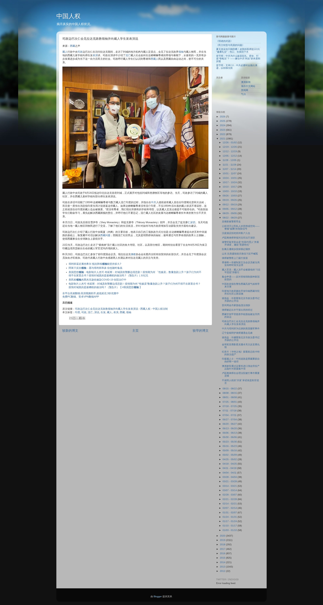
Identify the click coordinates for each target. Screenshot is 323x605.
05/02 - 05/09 (230, 455)
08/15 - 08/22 (230, 388)
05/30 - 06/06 (230, 437)
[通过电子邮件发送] (71, 318)
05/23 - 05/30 (230, 442)
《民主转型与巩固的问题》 (230, 45)
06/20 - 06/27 (230, 424)
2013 (223, 566)
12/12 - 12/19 (230, 151)
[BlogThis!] (74, 318)
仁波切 (191, 222)
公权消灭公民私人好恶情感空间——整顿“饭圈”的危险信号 (241, 227)
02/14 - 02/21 (230, 503)
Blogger (158, 596)
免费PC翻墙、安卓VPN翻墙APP (80, 296)
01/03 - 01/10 (230, 530)
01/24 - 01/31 (230, 517)
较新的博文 (70, 330)
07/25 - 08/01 (230, 402)
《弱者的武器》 (224, 41)
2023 (223, 130)
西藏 (72, 46)
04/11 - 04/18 (230, 468)
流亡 (128, 55)
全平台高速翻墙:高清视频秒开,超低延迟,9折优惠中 (90, 293)
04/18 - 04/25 (230, 464)
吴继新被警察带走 (231, 221)
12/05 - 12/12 (230, 156)
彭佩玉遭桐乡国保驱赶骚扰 (236, 249)
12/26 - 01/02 (230, 142)
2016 (223, 553)
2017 (223, 549)
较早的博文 (201, 330)
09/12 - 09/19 (230, 204)
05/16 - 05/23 (230, 446)
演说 (96, 312)
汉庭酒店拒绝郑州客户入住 (236, 233)
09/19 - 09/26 (230, 200)
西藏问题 (105, 235)
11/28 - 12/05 (230, 160)
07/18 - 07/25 (230, 406)
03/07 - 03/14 (230, 490)
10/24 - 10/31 (230, 178)
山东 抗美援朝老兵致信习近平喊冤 (240, 253)
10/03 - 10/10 (230, 191)
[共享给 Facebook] (80, 318)
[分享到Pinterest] (83, 318)
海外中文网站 (248, 86)
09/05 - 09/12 (230, 209)
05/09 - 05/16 (230, 450)
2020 (223, 536)
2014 (223, 562)
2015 (223, 558)
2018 (223, 544)
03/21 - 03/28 (230, 481)
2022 (223, 134)
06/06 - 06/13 (230, 433)
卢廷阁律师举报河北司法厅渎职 (238, 237)
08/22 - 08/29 (230, 217)
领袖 (181, 51)
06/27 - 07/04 (230, 419)
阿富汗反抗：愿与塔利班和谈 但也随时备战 (95, 268)
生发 (103, 312)
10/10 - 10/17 (230, 187)
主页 (135, 330)
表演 (95, 55)
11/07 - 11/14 (230, 169)
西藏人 (154, 59)
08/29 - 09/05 (230, 213)
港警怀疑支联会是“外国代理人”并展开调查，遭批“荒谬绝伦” (240, 243)
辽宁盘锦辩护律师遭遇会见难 (237, 333)
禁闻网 (244, 90)
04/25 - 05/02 (230, 459)
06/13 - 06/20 (230, 428)
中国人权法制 (160, 308)
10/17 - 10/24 (230, 182)
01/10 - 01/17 (230, 525)
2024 (223, 125)
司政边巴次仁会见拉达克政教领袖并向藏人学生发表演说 (106, 308)
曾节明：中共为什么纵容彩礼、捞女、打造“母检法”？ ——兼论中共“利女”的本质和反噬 (238, 59)
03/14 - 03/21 (230, 486)
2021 (223, 138)
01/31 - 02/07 (230, 512)
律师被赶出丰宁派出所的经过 (237, 310)
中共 (153, 202)
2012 (223, 571)
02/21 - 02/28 (230, 499)
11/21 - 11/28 (230, 164)
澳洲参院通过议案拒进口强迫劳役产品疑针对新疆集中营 (241, 367)
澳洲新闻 (245, 82)
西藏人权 (145, 308)
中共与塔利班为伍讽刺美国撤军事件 (241, 328)
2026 (223, 116)
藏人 (64, 51)
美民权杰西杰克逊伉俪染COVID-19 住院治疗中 (97, 279)
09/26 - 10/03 (230, 195)
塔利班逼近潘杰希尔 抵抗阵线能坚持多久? (95, 264)
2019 (223, 540)
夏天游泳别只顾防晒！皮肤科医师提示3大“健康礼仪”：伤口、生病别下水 (238, 50)
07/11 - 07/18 (230, 410)
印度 (77, 312)
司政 (80, 51)
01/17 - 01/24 (230, 521)
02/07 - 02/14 (230, 508)
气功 (243, 94)
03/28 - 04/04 (230, 477)
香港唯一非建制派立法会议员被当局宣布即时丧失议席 (241, 263)
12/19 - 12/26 (230, 147)
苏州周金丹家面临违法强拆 (236, 305)
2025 (223, 121)
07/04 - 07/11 (230, 415)
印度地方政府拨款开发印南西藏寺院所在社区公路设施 (241, 292)
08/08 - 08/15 (230, 393)
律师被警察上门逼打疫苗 (235, 258)
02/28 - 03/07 (230, 494)
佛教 (133, 254)
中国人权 (68, 16)
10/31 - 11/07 (230, 173)
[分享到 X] (77, 318)
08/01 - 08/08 (230, 397)
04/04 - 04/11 (230, 472)
